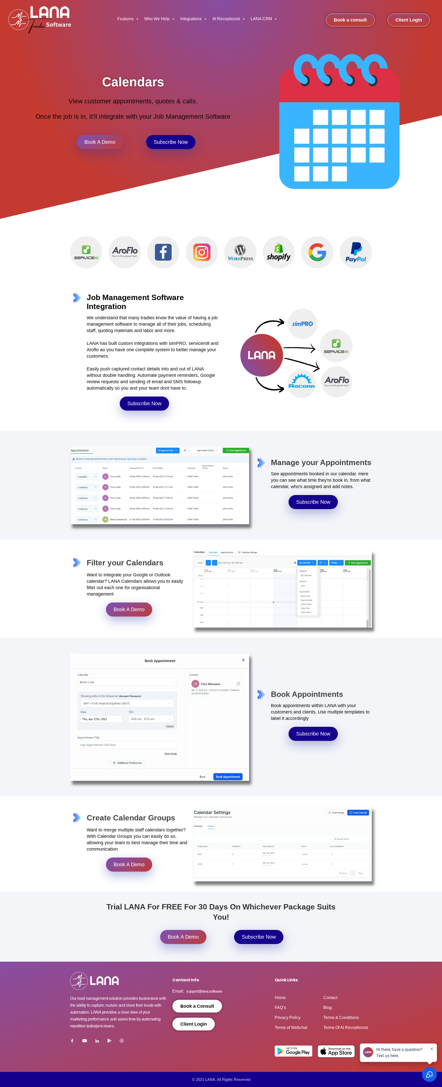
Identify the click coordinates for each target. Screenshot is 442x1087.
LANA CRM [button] (261, 19)
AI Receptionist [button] (226, 19)
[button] (75, 252)
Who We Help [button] (157, 19)
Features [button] (125, 19)
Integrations (191, 19)
